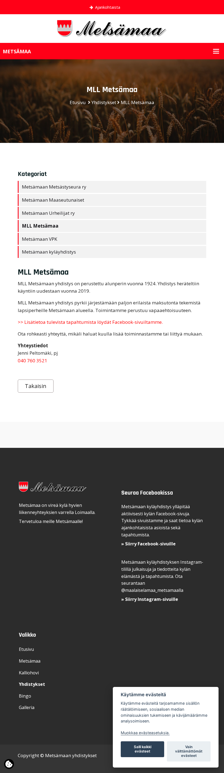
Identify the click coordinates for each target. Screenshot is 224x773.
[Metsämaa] (112, 28)
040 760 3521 (32, 360)
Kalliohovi (29, 673)
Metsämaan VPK (39, 239)
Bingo (25, 696)
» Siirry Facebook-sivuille (148, 544)
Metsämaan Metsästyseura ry (54, 187)
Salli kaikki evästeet (142, 749)
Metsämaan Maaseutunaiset (53, 200)
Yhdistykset (104, 102)
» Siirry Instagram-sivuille (149, 599)
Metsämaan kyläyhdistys (49, 252)
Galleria (26, 707)
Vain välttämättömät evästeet (188, 751)
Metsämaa (29, 661)
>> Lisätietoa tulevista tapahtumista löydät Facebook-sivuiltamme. (90, 322)
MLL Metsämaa (137, 102)
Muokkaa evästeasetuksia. (145, 732)
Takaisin (35, 386)
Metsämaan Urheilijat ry (48, 213)
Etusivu (78, 102)
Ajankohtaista (107, 7)
